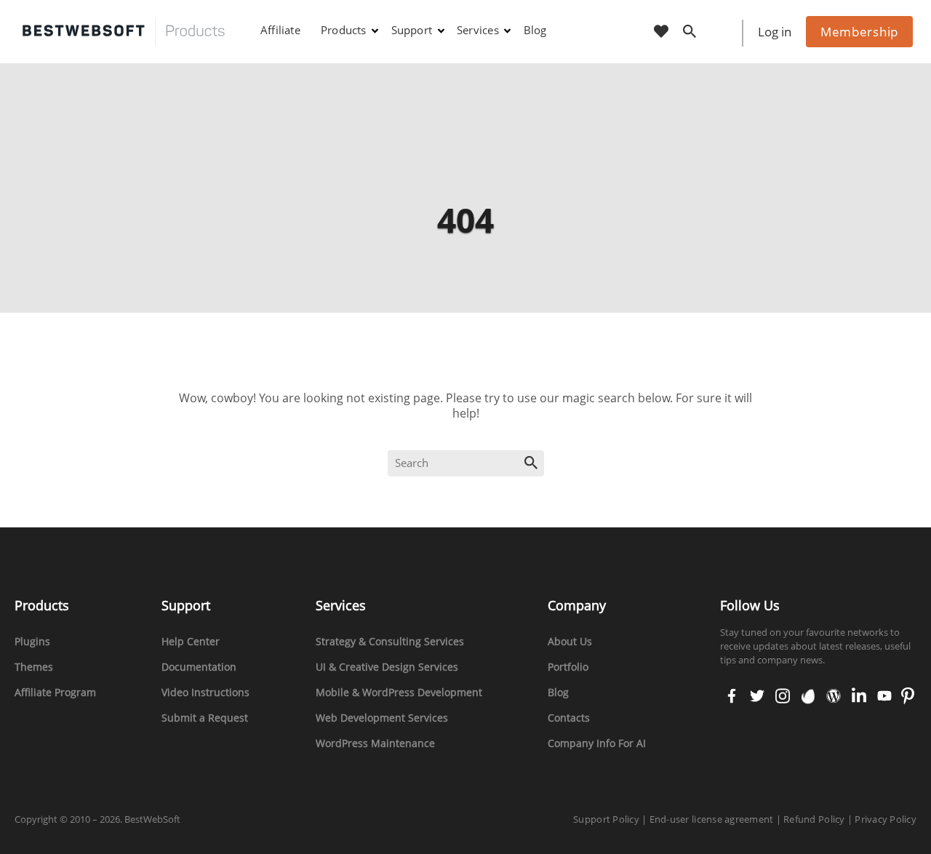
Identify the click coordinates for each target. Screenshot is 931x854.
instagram (782, 697)
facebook (731, 697)
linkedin (857, 697)
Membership (859, 31)
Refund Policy (813, 819)
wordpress (833, 697)
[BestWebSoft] (124, 31)
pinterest (907, 697)
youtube (883, 697)
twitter (756, 697)
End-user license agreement (712, 819)
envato (807, 697)
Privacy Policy (885, 819)
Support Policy (606, 819)
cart (723, 32)
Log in (774, 31)
